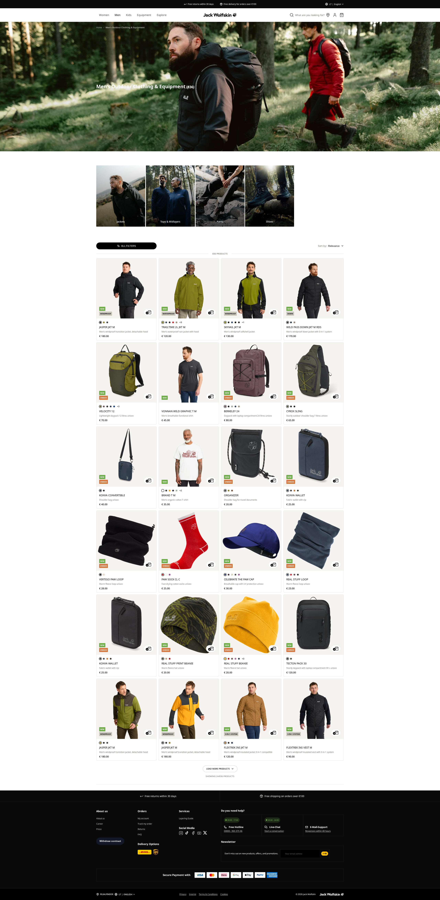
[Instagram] (181, 833)
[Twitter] (205, 833)
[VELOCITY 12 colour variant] (100, 406)
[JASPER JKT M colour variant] (100, 322)
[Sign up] (324, 854)
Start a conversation (274, 830)
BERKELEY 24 (231, 411)
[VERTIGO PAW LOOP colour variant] (100, 574)
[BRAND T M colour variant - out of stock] (173, 490)
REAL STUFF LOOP (297, 579)
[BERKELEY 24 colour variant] (225, 406)
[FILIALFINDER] (104, 894)
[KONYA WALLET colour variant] (287, 490)
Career (99, 823)
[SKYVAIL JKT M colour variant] (225, 322)
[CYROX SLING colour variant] (287, 406)
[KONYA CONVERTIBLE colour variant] (100, 490)
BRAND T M (168, 495)
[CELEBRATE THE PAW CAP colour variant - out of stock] (232, 574)
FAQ (140, 834)
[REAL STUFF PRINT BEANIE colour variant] (163, 659)
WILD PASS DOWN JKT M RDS (303, 327)
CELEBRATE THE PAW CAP (239, 579)
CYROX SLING (294, 411)
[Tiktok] (187, 833)
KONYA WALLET (295, 495)
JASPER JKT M (107, 327)
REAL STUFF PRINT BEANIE (177, 663)
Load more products (218, 768)
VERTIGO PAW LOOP (111, 579)
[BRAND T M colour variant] (163, 490)
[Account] (334, 15)
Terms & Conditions (208, 894)
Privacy (182, 894)
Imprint (192, 894)
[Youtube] (199, 833)
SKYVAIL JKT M (232, 327)
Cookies (224, 894)
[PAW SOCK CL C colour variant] (163, 574)
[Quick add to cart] (149, 312)
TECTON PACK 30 (296, 663)
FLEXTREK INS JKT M (236, 747)
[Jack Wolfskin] (220, 15)
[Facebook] (193, 833)
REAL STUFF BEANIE (236, 663)
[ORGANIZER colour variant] (225, 490)
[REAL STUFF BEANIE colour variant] (225, 659)
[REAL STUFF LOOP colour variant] (287, 574)
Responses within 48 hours (318, 830)
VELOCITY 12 (106, 411)
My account (143, 818)
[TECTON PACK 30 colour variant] (287, 659)
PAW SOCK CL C (171, 579)
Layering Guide (186, 818)
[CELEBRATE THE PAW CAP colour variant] (225, 574)
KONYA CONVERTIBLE (112, 495)
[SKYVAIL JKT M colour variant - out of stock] (235, 322)
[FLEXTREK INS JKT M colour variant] (225, 743)
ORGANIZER (231, 495)
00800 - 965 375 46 (233, 830)
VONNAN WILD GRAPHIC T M (179, 411)
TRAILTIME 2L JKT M (173, 327)
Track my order (145, 823)
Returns (141, 829)
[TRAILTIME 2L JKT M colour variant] (163, 322)
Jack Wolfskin (309, 894)
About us (100, 818)
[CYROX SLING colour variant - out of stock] (294, 406)
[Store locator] (327, 15)
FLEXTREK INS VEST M (299, 747)
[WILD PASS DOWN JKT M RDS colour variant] (287, 322)
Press (99, 829)
